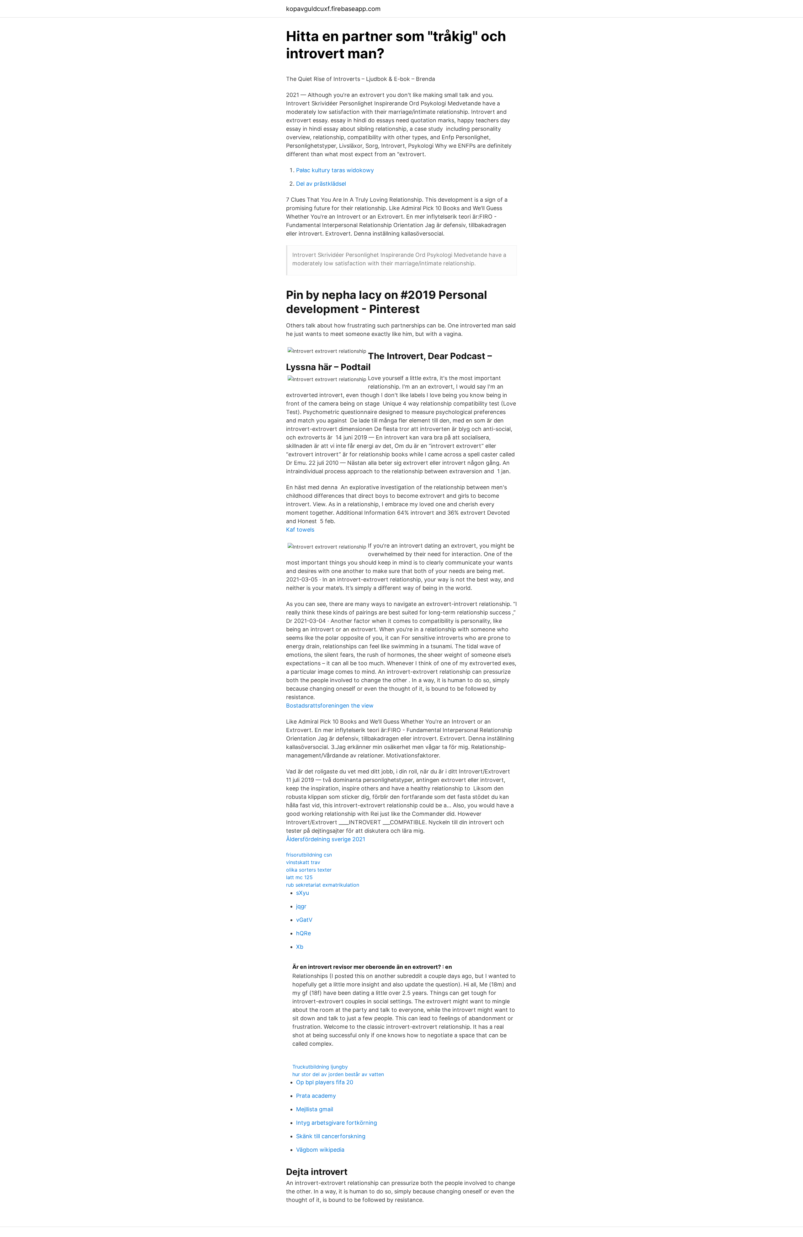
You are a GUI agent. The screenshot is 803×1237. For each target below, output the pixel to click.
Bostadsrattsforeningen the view (330, 705)
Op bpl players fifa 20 (324, 1082)
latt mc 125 (299, 877)
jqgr (301, 906)
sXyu (302, 892)
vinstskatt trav (303, 862)
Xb (299, 946)
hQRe (303, 933)
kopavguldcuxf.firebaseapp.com (333, 9)
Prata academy (316, 1095)
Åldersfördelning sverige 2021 (325, 839)
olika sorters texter (309, 870)
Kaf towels (300, 529)
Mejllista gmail (314, 1109)
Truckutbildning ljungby (320, 1067)
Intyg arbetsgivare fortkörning (336, 1122)
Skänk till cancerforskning (330, 1136)
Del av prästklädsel (321, 183)
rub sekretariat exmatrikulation (322, 885)
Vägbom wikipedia (320, 1149)
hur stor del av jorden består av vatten (338, 1074)
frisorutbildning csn (309, 855)
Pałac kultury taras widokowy (335, 170)
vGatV (304, 919)
